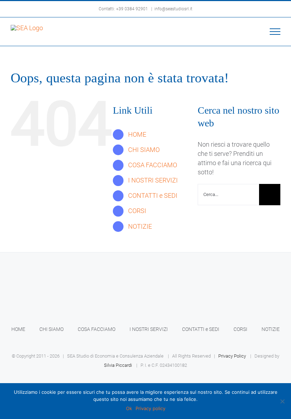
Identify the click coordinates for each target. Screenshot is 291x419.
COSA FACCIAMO (152, 165)
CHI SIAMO (144, 149)
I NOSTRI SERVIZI (153, 180)
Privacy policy (150, 408)
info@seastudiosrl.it (173, 8)
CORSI (137, 210)
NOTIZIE (140, 226)
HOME (137, 134)
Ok (129, 408)
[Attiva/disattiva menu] (275, 31)
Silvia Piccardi (118, 365)
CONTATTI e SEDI (152, 195)
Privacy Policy (232, 356)
